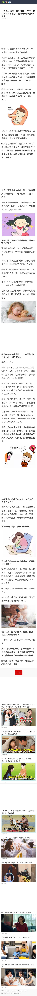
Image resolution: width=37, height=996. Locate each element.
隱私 (16, 993)
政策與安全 (9, 993)
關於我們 (3, 993)
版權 (19, 993)
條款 (13, 993)
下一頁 (18, 672)
